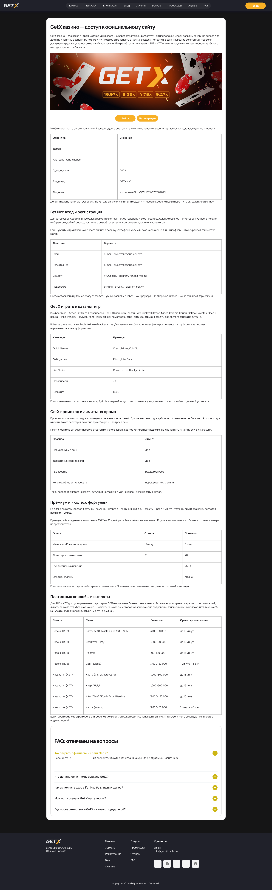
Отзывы (192, 5)
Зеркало (90, 5)
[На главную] (73, 841)
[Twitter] (186, 864)
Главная (74, 5)
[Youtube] (176, 864)
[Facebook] (167, 864)
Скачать (141, 5)
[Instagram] (195, 864)
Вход (127, 5)
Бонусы (156, 5)
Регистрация (109, 5)
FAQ (206, 5)
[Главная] (11, 5)
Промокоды (174, 5)
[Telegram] (158, 864)
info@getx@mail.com (166, 851)
